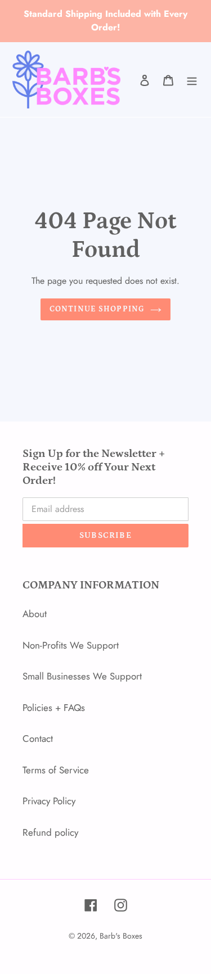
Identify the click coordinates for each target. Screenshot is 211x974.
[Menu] (192, 80)
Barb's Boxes (121, 935)
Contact (38, 738)
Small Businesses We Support (82, 676)
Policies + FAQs (54, 707)
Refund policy (50, 832)
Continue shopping (97, 309)
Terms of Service (56, 770)
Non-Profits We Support (71, 645)
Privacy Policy (49, 801)
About (35, 613)
